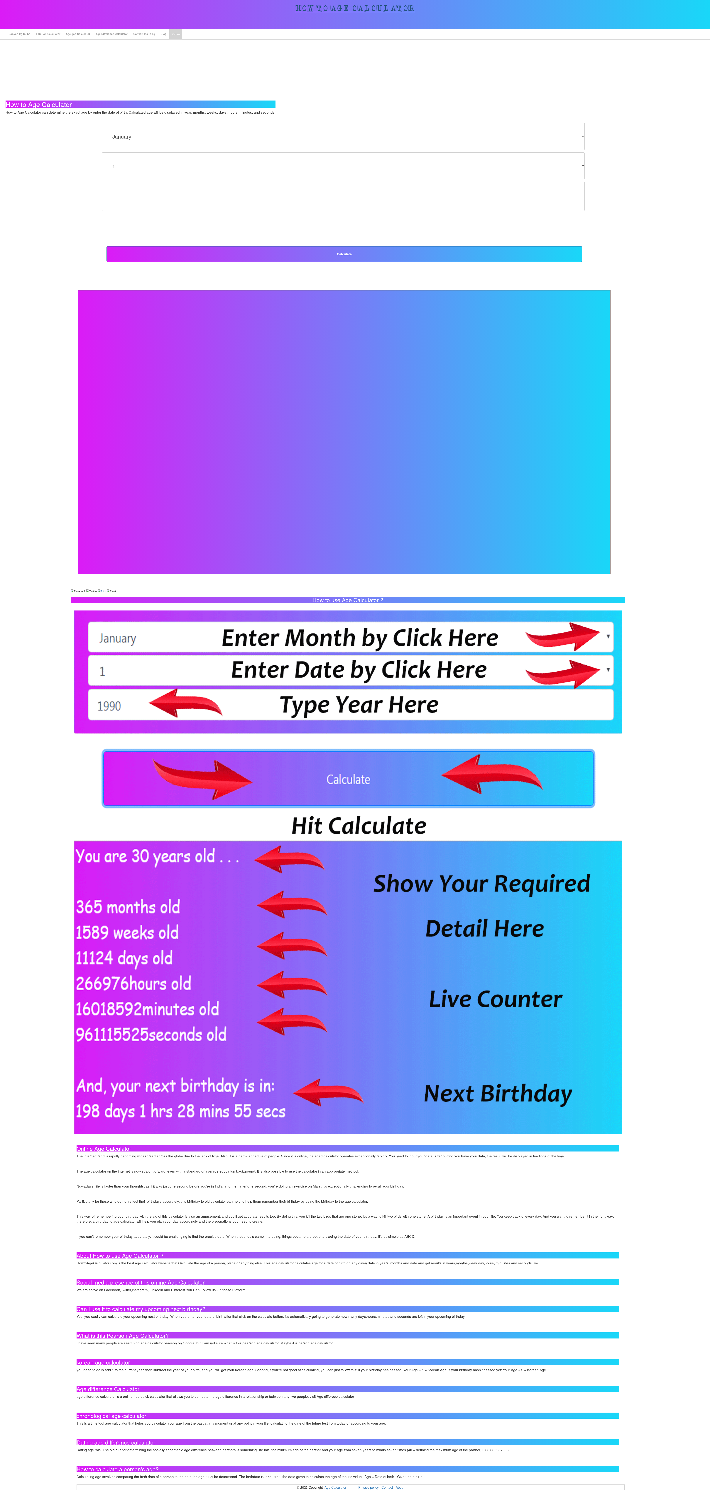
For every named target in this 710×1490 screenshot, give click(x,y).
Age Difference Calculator (112, 34)
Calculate (344, 254)
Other (176, 34)
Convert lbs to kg (144, 34)
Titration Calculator (48, 34)
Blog (164, 34)
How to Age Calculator (355, 8)
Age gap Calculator (78, 34)
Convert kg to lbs (19, 34)
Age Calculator (335, 1487)
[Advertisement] (355, 65)
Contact (387, 1487)
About (400, 1487)
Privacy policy (368, 1487)
